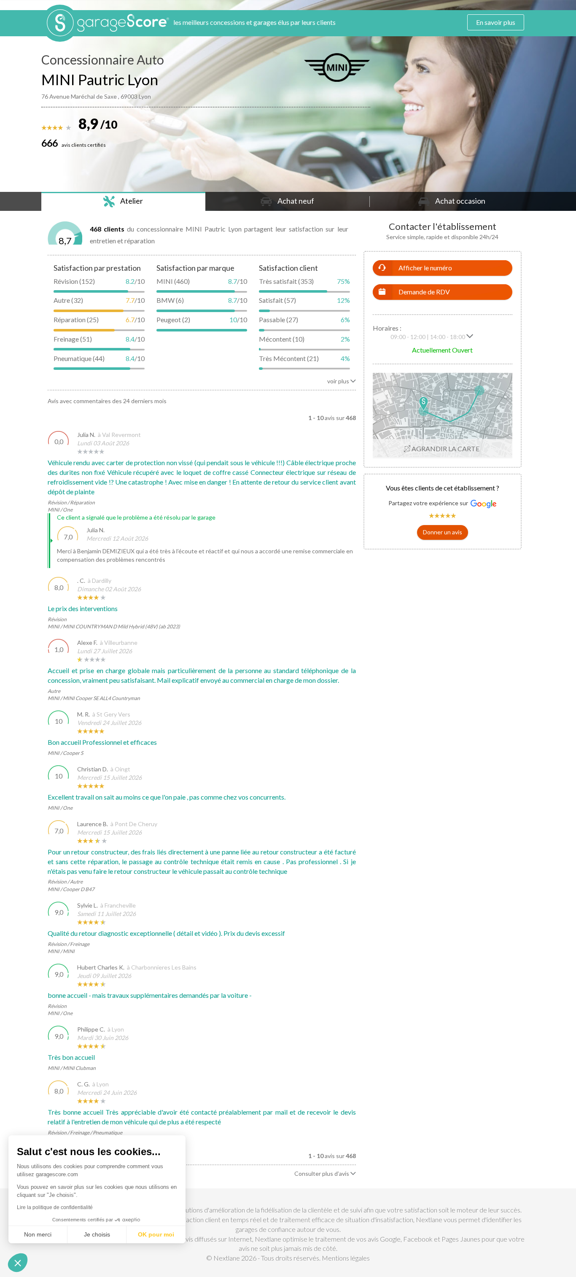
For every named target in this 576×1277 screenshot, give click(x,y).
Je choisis (97, 1234)
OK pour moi (156, 1234)
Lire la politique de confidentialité (55, 1207)
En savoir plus (495, 22)
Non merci (37, 1234)
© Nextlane (223, 1258)
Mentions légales (346, 1258)
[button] (442, 532)
